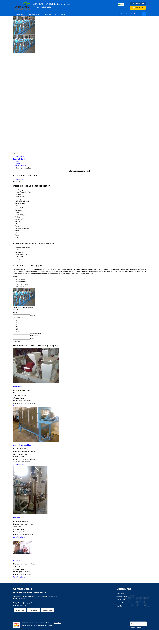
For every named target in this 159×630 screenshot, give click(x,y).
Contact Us (62, 14)
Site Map (119, 606)
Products (18, 163)
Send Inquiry (139, 7)
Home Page (19, 14)
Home (17, 161)
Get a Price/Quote (19, 179)
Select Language (136, 627)
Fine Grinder (18, 386)
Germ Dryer (17, 560)
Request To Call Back (20, 159)
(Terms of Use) (57, 623)
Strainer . (17, 518)
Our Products (49, 14)
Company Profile (34, 14)
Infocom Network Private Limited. (44, 625)
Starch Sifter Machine (22, 445)
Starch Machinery (20, 166)
